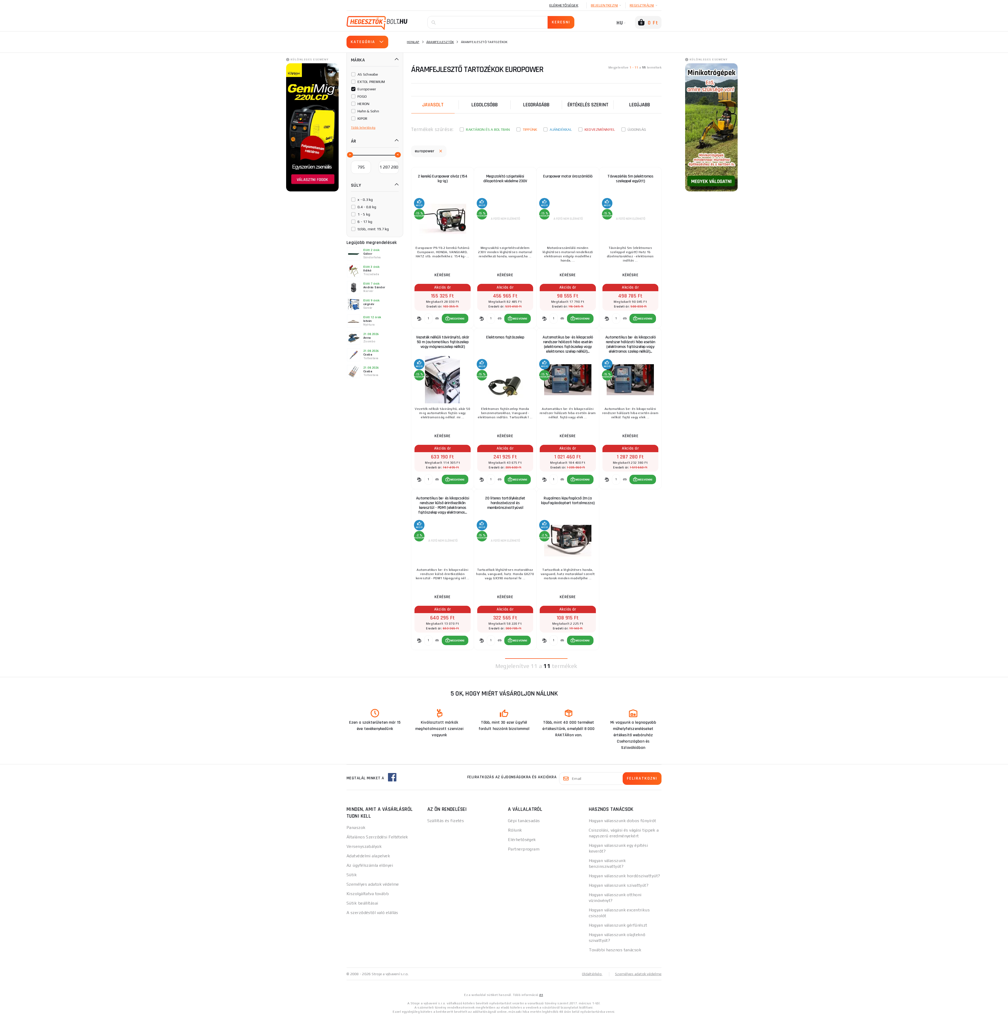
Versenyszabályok (364, 846)
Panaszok (356, 827)
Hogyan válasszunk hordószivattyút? (624, 875)
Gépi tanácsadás (524, 820)
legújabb (639, 104)
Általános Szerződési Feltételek (377, 836)
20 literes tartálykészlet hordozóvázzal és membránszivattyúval (505, 502)
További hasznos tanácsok (615, 949)
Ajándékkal (561, 129)
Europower (367, 89)
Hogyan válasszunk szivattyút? (619, 885)
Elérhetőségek (563, 5)
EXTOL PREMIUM (371, 82)
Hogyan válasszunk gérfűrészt (618, 925)
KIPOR (362, 118)
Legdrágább (536, 104)
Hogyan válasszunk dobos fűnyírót (622, 820)
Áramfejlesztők (440, 42)
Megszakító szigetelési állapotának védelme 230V (505, 179)
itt (541, 995)
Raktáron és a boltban (488, 129)
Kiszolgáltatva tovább (367, 893)
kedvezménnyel (600, 129)
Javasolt (433, 104)
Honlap (413, 42)
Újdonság (637, 129)
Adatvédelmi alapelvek (368, 855)
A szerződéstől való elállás (372, 912)
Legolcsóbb (484, 104)
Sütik (351, 874)
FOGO (362, 96)
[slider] (349, 154)
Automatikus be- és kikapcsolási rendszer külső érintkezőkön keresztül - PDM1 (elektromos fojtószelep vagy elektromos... (442, 505)
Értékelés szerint (588, 104)
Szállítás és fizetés (445, 820)
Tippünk (530, 129)
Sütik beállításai (362, 903)
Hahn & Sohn (368, 111)
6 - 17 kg (365, 222)
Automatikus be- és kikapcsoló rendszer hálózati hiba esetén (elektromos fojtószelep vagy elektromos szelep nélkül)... (568, 344)
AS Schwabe (368, 74)
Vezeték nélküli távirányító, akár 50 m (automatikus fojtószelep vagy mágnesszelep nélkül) (442, 342)
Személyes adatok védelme (372, 884)
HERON (363, 104)
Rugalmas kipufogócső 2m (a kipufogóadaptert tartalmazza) (568, 500)
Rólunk (515, 830)
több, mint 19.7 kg (373, 229)
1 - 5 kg (364, 214)
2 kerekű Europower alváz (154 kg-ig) (443, 179)
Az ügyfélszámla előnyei (369, 865)
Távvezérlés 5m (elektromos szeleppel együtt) (630, 179)
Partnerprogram (523, 849)
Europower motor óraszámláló (567, 176)
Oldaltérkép (592, 974)
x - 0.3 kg (365, 199)
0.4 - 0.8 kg (367, 207)
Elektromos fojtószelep (505, 337)
